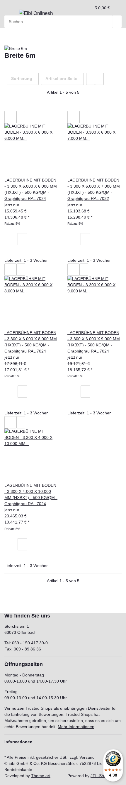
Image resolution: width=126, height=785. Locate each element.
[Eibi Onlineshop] (36, 13)
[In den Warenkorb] (13, 251)
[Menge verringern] (13, 239)
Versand (87, 757)
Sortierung (21, 78)
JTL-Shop (100, 775)
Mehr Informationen (76, 726)
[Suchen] (117, 21)
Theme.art (40, 775)
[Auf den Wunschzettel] (20, 117)
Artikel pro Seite (61, 78)
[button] (88, 7)
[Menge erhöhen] (31, 239)
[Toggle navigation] (11, 15)
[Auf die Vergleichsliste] (10, 117)
